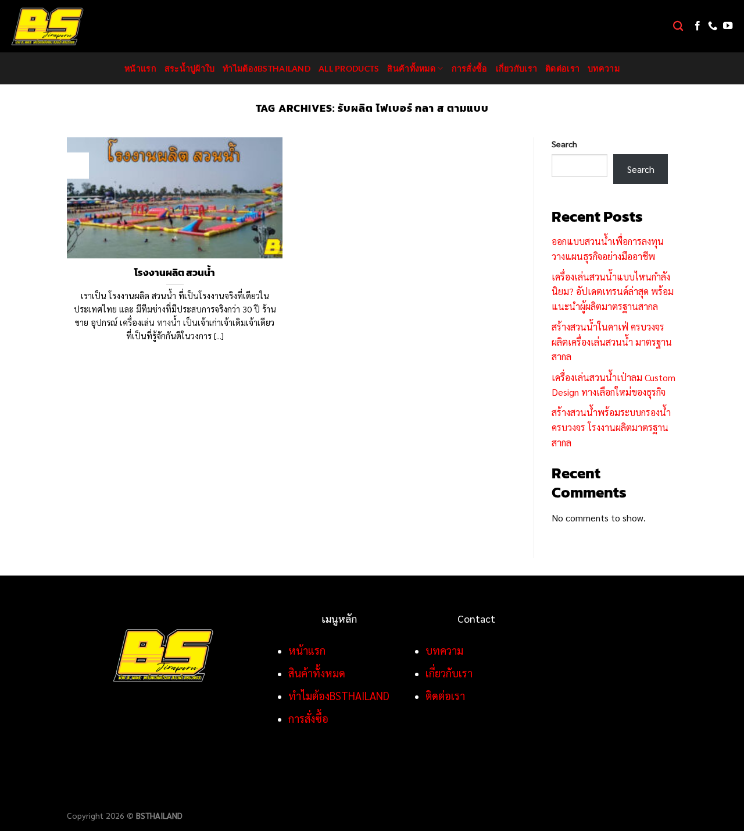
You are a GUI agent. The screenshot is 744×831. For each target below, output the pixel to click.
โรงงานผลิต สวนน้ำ (174, 273)
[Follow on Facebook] (697, 26)
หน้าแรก (140, 68)
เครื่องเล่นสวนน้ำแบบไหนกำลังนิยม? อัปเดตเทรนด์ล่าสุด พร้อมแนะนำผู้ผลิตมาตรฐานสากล (613, 291)
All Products (349, 68)
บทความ (604, 68)
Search (564, 143)
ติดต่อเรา (562, 68)
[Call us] (712, 26)
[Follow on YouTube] (727, 26)
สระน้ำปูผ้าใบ (189, 68)
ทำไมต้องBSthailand (266, 68)
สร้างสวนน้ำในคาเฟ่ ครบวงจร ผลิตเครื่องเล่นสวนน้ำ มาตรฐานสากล (612, 342)
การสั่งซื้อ (470, 68)
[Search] (678, 26)
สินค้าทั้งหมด (411, 68)
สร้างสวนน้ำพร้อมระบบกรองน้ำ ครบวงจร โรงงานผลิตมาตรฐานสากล (611, 427)
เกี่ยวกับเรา (517, 68)
